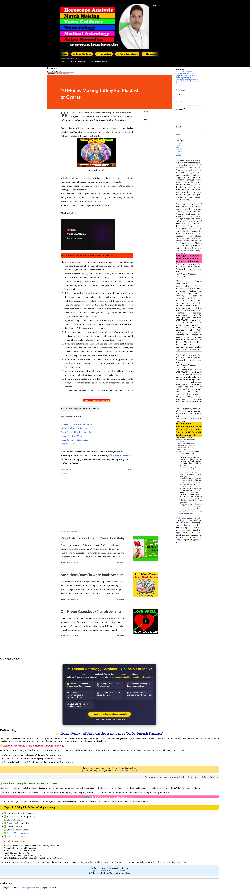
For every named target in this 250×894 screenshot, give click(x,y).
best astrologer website (28, 887)
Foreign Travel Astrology (18, 833)
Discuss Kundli (181, 83)
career (189, 401)
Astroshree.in (11, 788)
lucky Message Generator (185, 73)
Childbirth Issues (14, 820)
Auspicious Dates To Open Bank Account (92, 575)
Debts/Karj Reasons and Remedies (76, 424)
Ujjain (165, 862)
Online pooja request (183, 77)
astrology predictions (30, 862)
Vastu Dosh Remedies (16, 836)
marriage (197, 396)
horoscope (194, 418)
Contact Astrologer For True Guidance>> (80, 408)
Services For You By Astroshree (187, 79)
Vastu (178, 453)
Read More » (121, 562)
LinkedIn (179, 152)
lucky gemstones (109, 788)
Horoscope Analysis (116, 54)
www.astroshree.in (128, 770)
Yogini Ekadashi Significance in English (78, 432)
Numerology (66, 54)
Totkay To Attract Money (72, 436)
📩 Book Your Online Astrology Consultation (109, 714)
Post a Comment (73, 562)
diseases (192, 349)
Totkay (145, 123)
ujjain (178, 532)
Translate (66, 74)
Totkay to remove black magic (74, 440)
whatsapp (179, 146)
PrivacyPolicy (180, 85)
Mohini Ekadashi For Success (74, 428)
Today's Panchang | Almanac (99, 61)
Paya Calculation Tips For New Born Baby (93, 538)
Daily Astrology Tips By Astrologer (188, 81)
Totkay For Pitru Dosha (71, 444)
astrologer (183, 484)
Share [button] (146, 112)
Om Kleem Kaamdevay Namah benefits (91, 611)
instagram (179, 153)
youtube (179, 155)
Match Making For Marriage (147, 54)
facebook (179, 142)
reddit (178, 148)
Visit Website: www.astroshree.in (111, 870)
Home (62, 61)
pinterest (179, 150)
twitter (178, 144)
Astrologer (191, 170)
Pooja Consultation (89, 54)
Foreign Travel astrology (184, 451)
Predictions (181, 518)
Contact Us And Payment (77, 61)
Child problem (181, 442)
